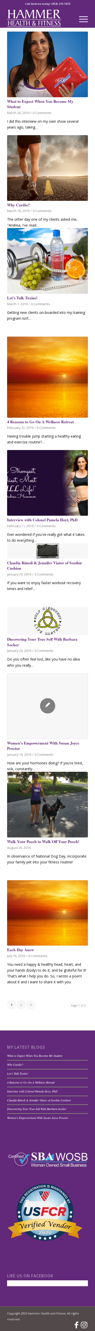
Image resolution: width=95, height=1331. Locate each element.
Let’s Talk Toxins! (22, 298)
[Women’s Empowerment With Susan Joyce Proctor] (47, 706)
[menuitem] (81, 17)
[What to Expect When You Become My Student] (47, 64)
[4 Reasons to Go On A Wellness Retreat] (47, 377)
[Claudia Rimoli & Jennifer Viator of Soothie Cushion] (47, 551)
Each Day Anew (20, 949)
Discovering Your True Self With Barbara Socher (42, 642)
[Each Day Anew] (47, 913)
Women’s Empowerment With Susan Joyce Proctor (43, 745)
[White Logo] (39, 17)
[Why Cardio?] (47, 168)
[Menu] (81, 17)
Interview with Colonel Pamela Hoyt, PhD (42, 520)
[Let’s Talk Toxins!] (47, 261)
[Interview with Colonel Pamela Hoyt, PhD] (47, 483)
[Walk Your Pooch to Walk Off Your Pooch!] (47, 804)
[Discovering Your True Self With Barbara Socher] (47, 621)
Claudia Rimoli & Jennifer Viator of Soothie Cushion (44, 565)
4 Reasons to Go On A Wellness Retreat (40, 422)
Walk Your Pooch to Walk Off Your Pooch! (43, 841)
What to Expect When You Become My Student (40, 104)
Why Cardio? (18, 205)
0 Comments (42, 113)
